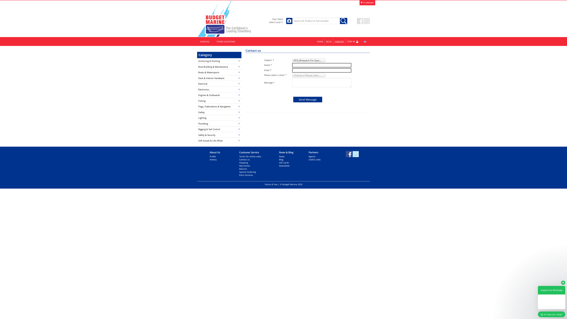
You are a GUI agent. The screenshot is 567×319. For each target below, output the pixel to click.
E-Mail (367, 21)
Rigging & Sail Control (209, 129)
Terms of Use (271, 184)
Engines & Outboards (209, 95)
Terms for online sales (250, 156)
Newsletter (284, 165)
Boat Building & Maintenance (213, 66)
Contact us (244, 159)
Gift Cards (284, 162)
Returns (243, 168)
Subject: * (269, 60)
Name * (268, 65)
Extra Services (246, 175)
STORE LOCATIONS (226, 41)
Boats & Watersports (208, 72)
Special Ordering (247, 172)
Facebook (360, 21)
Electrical (202, 83)
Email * (267, 70)
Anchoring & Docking (209, 61)
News (320, 41)
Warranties (244, 165)
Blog (329, 41)
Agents (312, 156)
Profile (213, 156)
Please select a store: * (275, 75)
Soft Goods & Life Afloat (210, 140)
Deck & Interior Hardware (211, 78)
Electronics (203, 89)
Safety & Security (206, 135)
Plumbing (203, 123)
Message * (269, 82)
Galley (201, 112)
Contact (339, 41)
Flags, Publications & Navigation (214, 106)
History (213, 159)
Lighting (202, 117)
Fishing (202, 100)
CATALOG (204, 41)
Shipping (243, 162)
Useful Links (315, 159)
